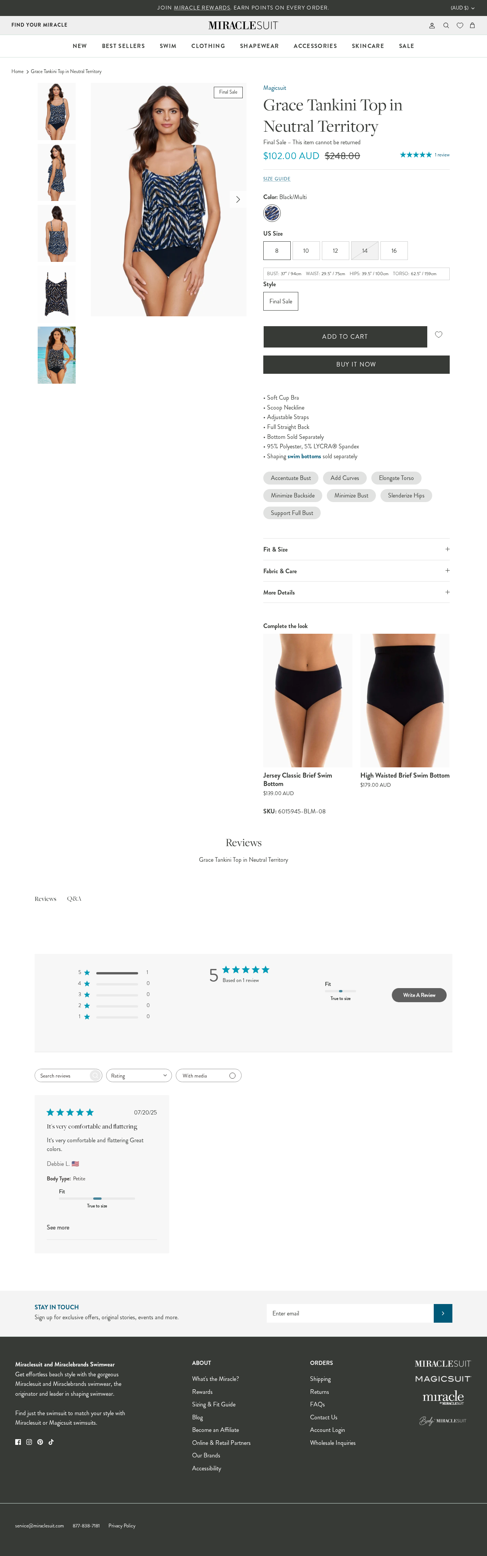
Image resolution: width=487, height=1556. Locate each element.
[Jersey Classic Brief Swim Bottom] (308, 700)
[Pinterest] (40, 1442)
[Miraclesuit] (243, 25)
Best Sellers (123, 46)
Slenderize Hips (406, 495)
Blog (197, 1417)
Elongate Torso (396, 477)
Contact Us (323, 1417)
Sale (406, 46)
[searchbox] (61, 1075)
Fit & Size (275, 549)
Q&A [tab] (74, 899)
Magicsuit (274, 87)
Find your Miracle (39, 25)
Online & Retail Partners (221, 1442)
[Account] (430, 25)
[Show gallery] (169, 200)
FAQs (317, 1404)
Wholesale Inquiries (333, 1442)
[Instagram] (29, 1442)
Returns (319, 1391)
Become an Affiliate (215, 1429)
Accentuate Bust (291, 477)
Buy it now (356, 364)
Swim (168, 46)
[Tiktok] (51, 1442)
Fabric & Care (280, 571)
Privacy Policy (121, 1526)
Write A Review (419, 995)
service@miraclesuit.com (39, 1526)
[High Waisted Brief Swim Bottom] (405, 700)
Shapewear (259, 46)
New (80, 46)
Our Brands (206, 1455)
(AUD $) (459, 8)
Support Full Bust (292, 513)
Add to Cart (345, 336)
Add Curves (345, 477)
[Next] (238, 199)
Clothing (208, 46)
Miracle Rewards (202, 7)
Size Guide (277, 179)
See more (58, 1227)
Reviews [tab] (45, 899)
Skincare (368, 46)
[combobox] (139, 1075)
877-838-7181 (86, 1526)
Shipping (320, 1378)
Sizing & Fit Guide (214, 1404)
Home (17, 71)
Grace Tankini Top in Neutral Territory (66, 71)
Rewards (202, 1391)
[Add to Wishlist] (438, 334)
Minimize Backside (293, 495)
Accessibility (206, 1468)
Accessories (315, 46)
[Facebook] (18, 1442)
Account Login (327, 1429)
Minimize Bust (351, 495)
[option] (169, 200)
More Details (279, 592)
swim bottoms (304, 456)
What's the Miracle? (215, 1378)
